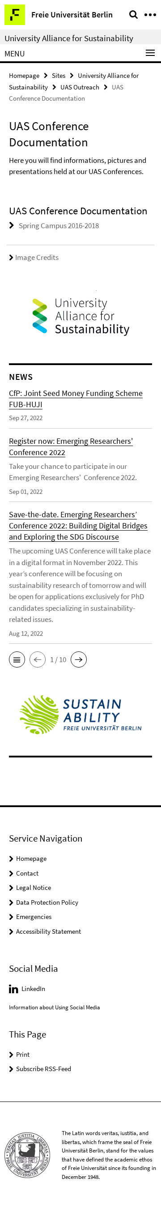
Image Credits (37, 257)
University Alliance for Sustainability (68, 38)
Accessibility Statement (48, 931)
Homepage (24, 75)
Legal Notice (33, 887)
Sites (58, 75)
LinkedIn (33, 988)
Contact (27, 873)
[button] (17, 659)
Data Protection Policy (47, 902)
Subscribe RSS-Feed (43, 1068)
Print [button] (23, 1054)
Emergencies (33, 916)
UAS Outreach (79, 87)
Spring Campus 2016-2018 (59, 225)
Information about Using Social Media (54, 1007)
